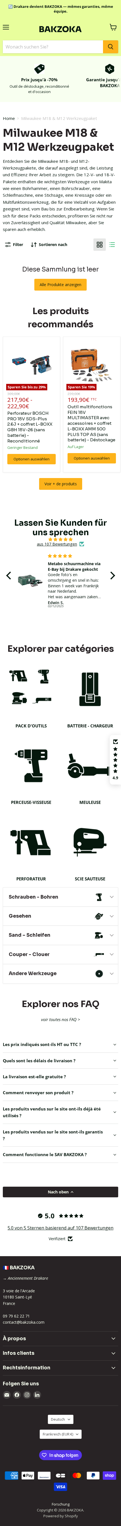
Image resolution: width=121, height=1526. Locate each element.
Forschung (61, 1504)
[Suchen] (110, 46)
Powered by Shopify (60, 1515)
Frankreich (58, 1434)
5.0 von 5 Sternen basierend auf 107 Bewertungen (60, 1228)
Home (9, 118)
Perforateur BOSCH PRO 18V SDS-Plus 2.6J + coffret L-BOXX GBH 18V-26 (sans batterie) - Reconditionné (29, 427)
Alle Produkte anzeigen (60, 284)
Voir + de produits (60, 483)
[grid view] (99, 244)
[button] (10, 575)
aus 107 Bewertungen (57, 544)
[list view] (112, 244)
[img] (60, 539)
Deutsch (58, 1419)
